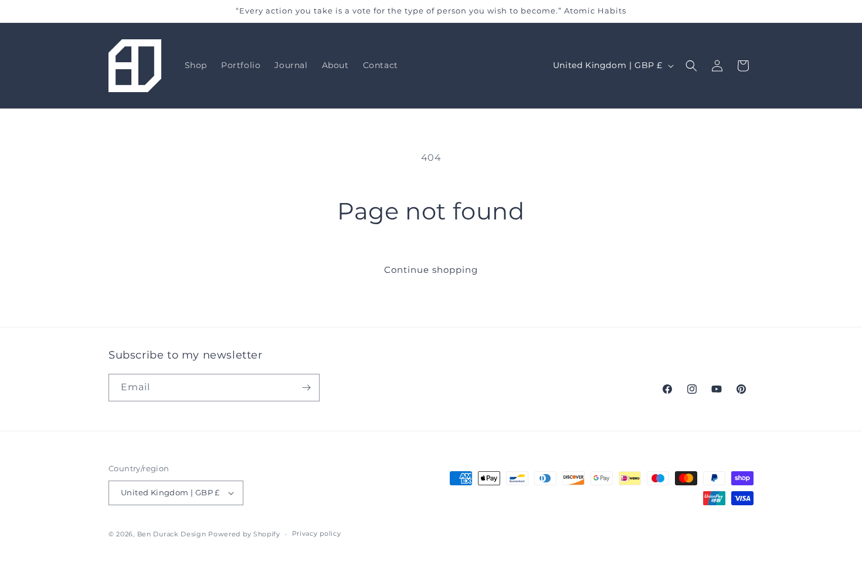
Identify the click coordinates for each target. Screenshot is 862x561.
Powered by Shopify (244, 534)
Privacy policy (316, 533)
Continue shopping (431, 269)
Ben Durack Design (171, 534)
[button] (691, 66)
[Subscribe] (306, 387)
